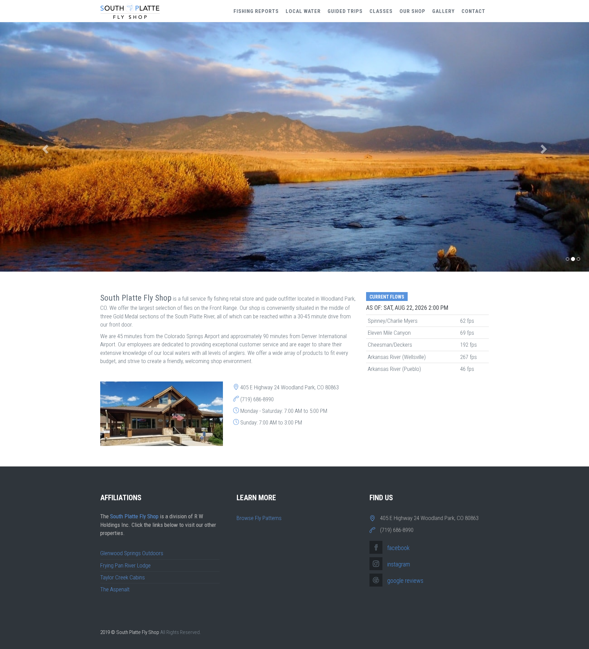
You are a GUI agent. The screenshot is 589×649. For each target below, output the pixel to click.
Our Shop (412, 11)
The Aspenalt (115, 589)
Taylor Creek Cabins (122, 577)
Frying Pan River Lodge (125, 565)
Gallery (443, 11)
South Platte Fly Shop (134, 516)
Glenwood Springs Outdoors (131, 553)
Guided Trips (345, 11)
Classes (381, 11)
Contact (473, 11)
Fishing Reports (256, 11)
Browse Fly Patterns (259, 518)
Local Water (303, 11)
